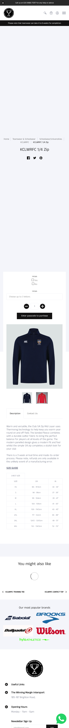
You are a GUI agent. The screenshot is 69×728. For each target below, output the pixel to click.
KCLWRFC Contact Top (54, 592)
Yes (36, 280)
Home (6, 139)
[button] (3, 2)
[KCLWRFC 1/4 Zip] (27, 398)
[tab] (15, 413)
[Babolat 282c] (18, 618)
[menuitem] (45, 13)
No (36, 284)
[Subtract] (26, 306)
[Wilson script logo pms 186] (51, 630)
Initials (34, 276)
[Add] (42, 306)
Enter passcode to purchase (34, 315)
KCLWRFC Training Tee (14, 592)
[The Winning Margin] (8, 13)
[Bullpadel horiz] (18, 631)
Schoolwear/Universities (51, 139)
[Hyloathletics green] (34, 639)
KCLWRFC (24, 142)
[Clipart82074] (51, 618)
